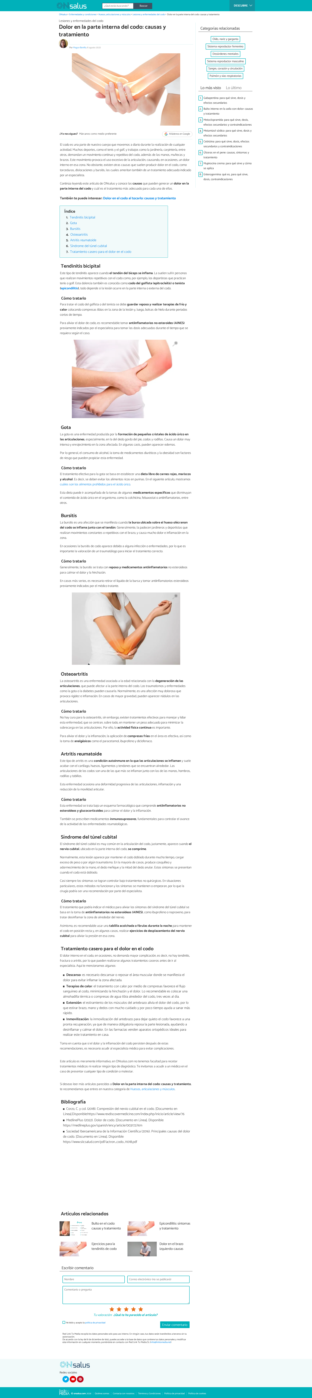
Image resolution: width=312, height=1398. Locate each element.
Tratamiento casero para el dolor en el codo (100, 252)
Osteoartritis (79, 234)
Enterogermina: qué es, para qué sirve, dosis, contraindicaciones (225, 177)
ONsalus (63, 14)
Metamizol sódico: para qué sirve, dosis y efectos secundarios (227, 133)
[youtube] (73, 1379)
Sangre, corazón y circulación (225, 68)
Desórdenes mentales (226, 53)
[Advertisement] (126, 1177)
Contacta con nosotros (123, 1393)
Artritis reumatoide (83, 240)
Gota (73, 223)
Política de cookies (197, 1393)
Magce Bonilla (79, 48)
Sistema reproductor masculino (225, 61)
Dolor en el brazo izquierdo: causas (171, 1246)
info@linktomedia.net (161, 1342)
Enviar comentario (174, 1325)
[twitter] (65, 1379)
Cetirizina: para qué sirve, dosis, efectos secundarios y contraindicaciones (226, 144)
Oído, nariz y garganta (225, 39)
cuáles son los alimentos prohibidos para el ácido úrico (95, 484)
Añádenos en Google (179, 134)
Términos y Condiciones (149, 1393)
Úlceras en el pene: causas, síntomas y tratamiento (226, 155)
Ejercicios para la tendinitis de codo (104, 1246)
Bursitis (75, 229)
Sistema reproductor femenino (225, 46)
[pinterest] (80, 1379)
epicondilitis (69, 288)
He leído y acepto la (85, 1322)
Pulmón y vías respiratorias (225, 76)
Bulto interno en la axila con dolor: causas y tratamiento (228, 111)
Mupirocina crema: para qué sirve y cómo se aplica (227, 166)
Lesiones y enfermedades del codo (149, 14)
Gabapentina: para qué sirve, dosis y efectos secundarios (224, 100)
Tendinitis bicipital (82, 217)
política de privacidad (95, 1323)
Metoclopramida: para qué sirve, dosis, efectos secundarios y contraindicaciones (227, 122)
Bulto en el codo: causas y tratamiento (106, 1226)
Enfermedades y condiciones (82, 14)
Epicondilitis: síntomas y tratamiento (174, 1226)
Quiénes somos (102, 1393)
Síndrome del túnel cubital (88, 246)
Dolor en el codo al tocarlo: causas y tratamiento (139, 198)
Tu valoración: (102, 1315)
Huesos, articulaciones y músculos (114, 14)
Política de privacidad (174, 1393)
